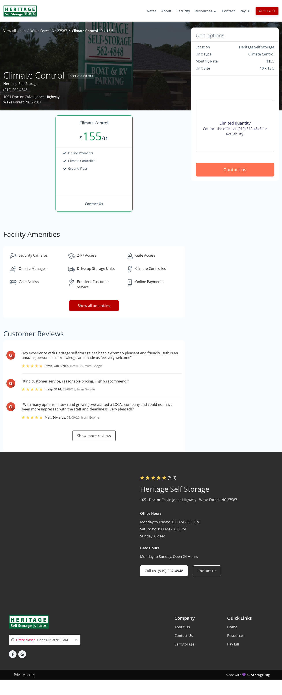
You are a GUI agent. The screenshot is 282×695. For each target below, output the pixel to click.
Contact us (235, 170)
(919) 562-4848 (15, 89)
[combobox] (44, 640)
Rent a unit (267, 11)
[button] (13, 654)
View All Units (14, 30)
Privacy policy (24, 674)
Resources (236, 635)
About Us (182, 627)
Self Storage (184, 644)
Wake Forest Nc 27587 (48, 30)
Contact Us (183, 635)
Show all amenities (94, 305)
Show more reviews (94, 435)
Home (232, 627)
